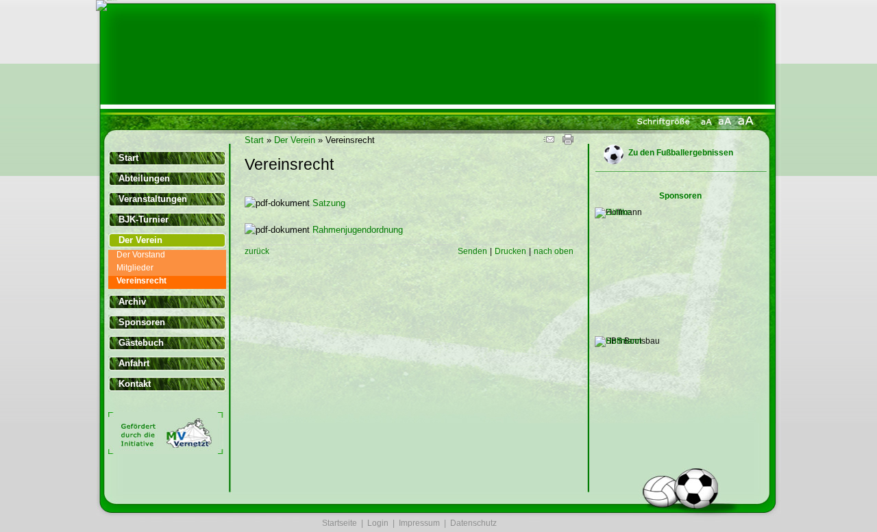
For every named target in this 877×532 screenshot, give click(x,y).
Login (377, 523)
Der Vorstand (140, 254)
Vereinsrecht (141, 281)
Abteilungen (144, 178)
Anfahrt (134, 363)
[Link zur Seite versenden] (548, 141)
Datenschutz (473, 523)
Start (128, 158)
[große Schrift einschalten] (725, 123)
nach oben (553, 250)
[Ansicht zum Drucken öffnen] (568, 141)
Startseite (339, 523)
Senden (472, 250)
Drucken (510, 250)
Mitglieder (134, 268)
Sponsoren (142, 322)
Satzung (328, 203)
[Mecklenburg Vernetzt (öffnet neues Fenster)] (165, 451)
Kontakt (135, 384)
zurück (257, 250)
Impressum (419, 523)
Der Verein (140, 240)
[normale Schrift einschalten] (706, 123)
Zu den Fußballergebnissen (680, 152)
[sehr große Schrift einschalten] (745, 123)
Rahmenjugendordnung (357, 230)
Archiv (132, 301)
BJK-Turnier (144, 219)
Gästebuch (141, 343)
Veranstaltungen (153, 199)
